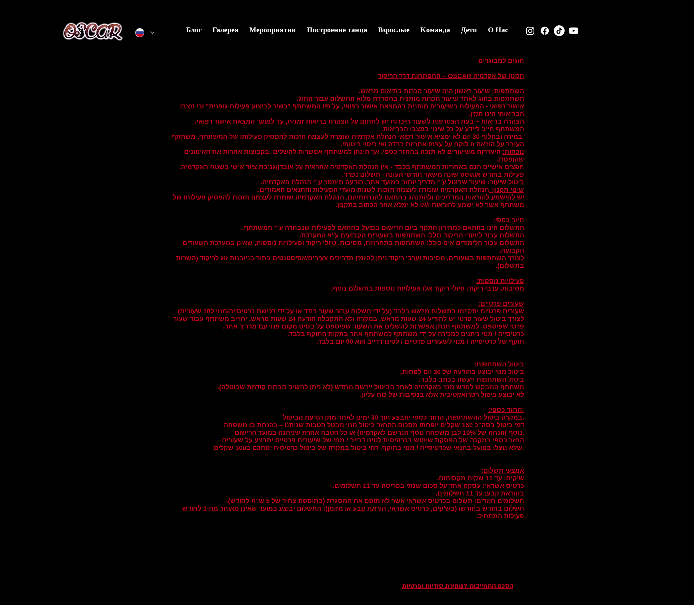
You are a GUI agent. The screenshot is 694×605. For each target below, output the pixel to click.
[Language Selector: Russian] (144, 33)
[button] (469, 32)
